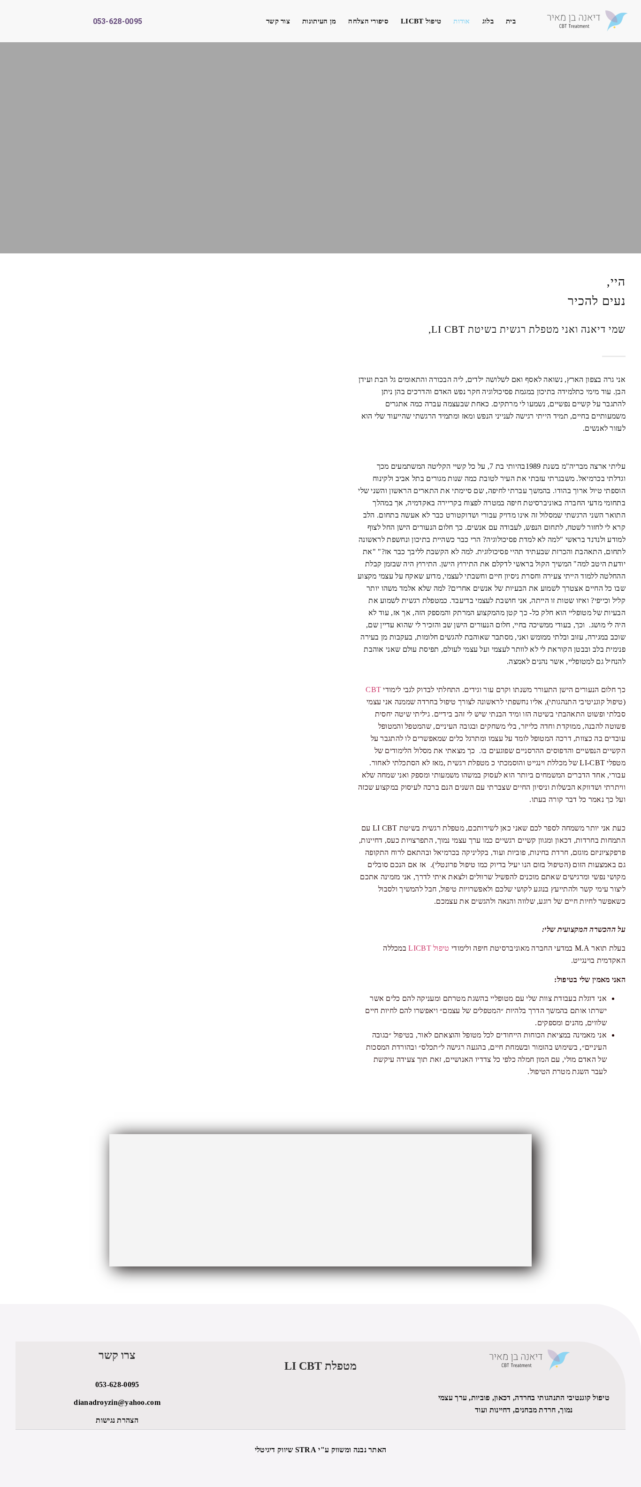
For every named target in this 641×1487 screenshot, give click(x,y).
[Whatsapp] (24, 21)
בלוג (488, 21)
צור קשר (278, 21)
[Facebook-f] (58, 21)
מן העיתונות (319, 21)
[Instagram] (41, 21)
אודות (461, 21)
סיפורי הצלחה (368, 21)
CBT (373, 690)
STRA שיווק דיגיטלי (285, 1450)
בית (511, 21)
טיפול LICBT (421, 21)
